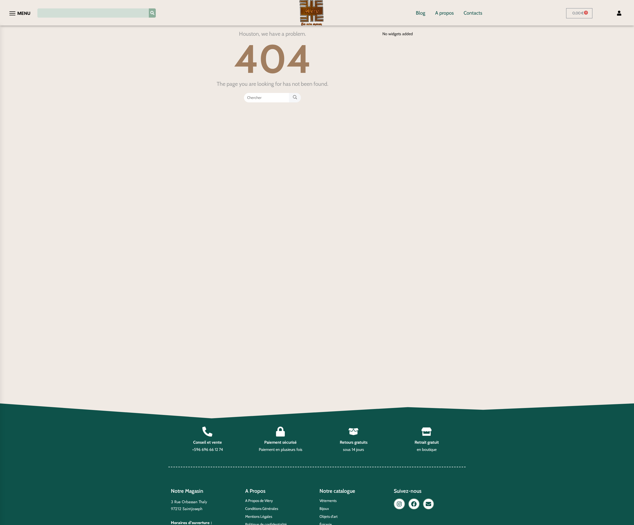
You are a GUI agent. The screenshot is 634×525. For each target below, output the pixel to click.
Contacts (473, 13)
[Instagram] (399, 504)
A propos (444, 13)
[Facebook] (414, 504)
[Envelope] (428, 504)
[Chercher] (295, 97)
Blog (420, 13)
